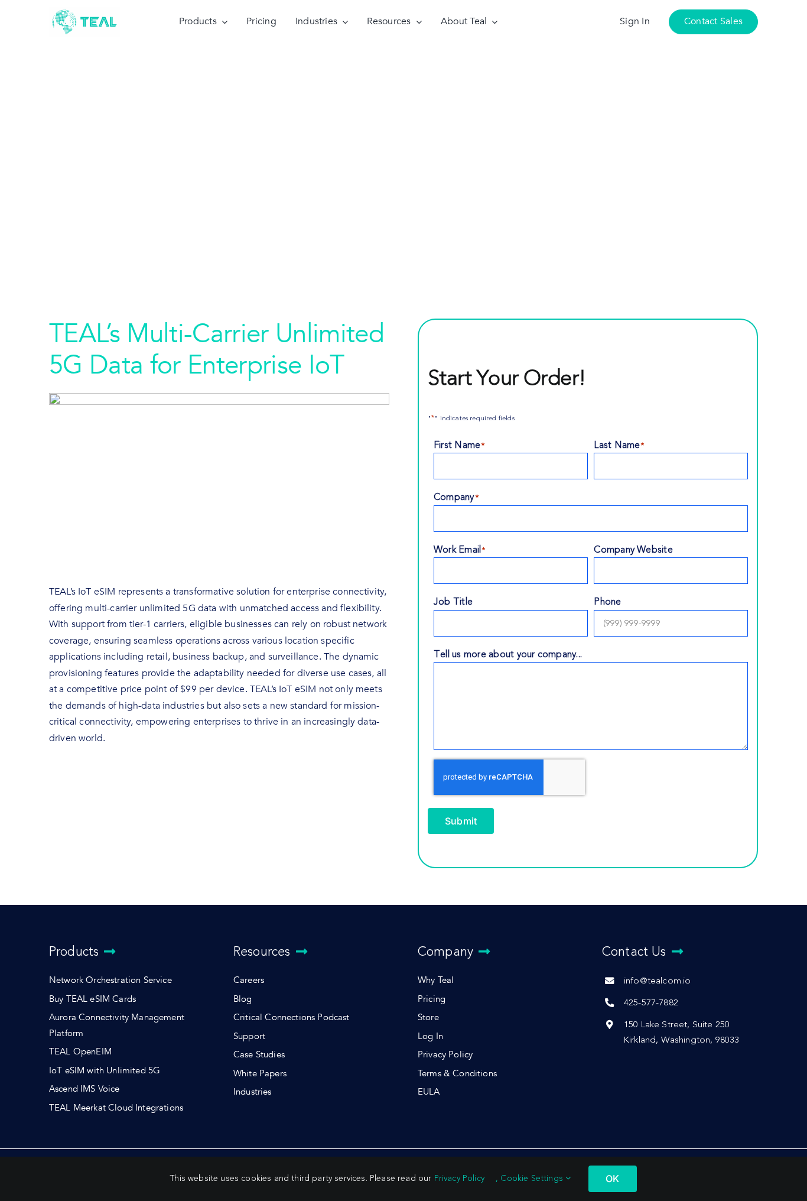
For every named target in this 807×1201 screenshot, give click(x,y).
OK (612, 1178)
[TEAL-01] (84, 10)
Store (428, 1017)
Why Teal (436, 980)
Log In (430, 1036)
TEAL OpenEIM (80, 1052)
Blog (242, 999)
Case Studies (259, 1055)
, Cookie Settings (530, 1178)
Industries (252, 1092)
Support (249, 1036)
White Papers (260, 1073)
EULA (429, 1092)
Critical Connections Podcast (291, 1017)
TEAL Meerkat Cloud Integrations (116, 1108)
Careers (248, 980)
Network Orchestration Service (110, 980)
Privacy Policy (445, 1055)
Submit (461, 821)
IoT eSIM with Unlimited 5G (104, 1070)
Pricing (431, 999)
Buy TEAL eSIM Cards (92, 999)
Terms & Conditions (457, 1073)
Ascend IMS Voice (84, 1089)
